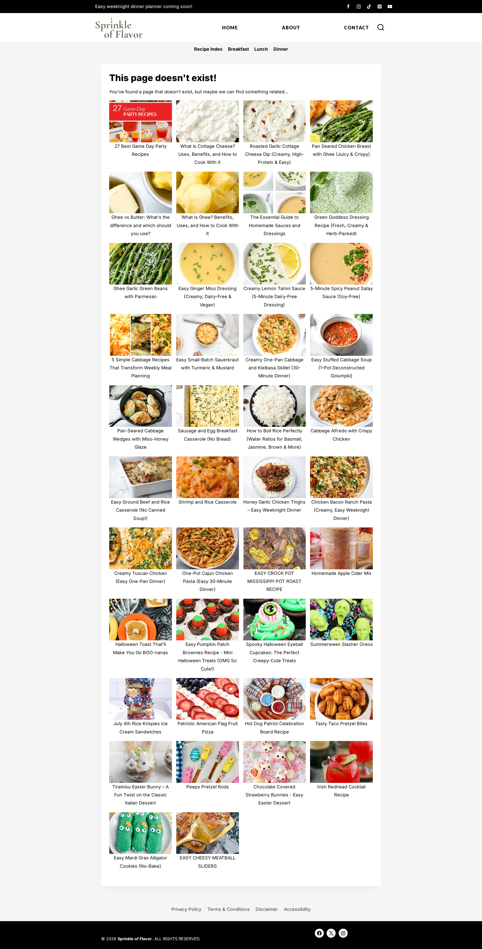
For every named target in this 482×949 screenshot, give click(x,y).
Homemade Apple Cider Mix (342, 573)
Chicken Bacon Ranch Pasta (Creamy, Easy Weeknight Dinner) (341, 510)
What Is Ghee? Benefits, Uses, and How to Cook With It (207, 225)
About (291, 27)
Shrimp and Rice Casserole (207, 502)
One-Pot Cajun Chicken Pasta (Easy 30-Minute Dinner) (207, 581)
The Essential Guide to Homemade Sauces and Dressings (274, 225)
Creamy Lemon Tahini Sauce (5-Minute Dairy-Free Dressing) (274, 296)
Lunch (261, 49)
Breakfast (238, 49)
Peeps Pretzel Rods (207, 786)
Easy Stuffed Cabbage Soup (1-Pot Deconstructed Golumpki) (341, 368)
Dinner (280, 49)
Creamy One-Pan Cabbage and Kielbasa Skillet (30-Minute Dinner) (275, 368)
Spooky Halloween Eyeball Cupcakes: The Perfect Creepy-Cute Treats (274, 652)
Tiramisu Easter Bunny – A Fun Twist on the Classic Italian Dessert (140, 795)
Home (230, 27)
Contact (356, 27)
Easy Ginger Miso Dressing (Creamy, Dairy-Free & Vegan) (207, 296)
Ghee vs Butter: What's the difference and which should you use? (140, 225)
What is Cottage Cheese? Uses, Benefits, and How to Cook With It (207, 154)
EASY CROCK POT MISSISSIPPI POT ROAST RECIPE (274, 581)
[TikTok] (369, 6)
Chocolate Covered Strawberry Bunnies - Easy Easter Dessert (274, 795)
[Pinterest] (379, 6)
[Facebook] (348, 6)
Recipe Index (208, 49)
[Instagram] (358, 6)
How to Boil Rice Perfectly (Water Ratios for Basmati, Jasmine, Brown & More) (275, 439)
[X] (331, 933)
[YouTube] (389, 6)
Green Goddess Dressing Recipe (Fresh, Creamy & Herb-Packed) (341, 225)
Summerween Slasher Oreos (341, 644)
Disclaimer (267, 909)
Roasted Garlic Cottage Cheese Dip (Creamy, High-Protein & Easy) (274, 154)
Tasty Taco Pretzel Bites (341, 723)
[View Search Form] (381, 27)
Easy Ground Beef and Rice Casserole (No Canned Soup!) (140, 510)
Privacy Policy (186, 909)
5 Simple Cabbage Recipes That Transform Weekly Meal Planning (140, 368)
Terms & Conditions (228, 909)
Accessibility (297, 909)
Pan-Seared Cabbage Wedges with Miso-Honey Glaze (140, 439)
